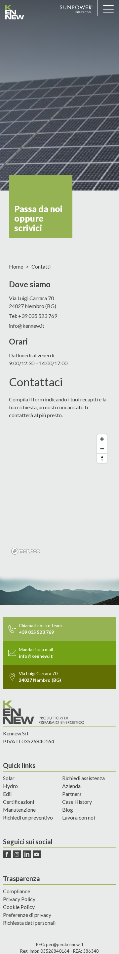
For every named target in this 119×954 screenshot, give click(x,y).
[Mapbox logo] (25, 551)
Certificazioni (18, 802)
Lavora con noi (78, 817)
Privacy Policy (19, 899)
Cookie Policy (19, 907)
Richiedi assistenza (83, 778)
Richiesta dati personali (29, 922)
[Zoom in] (102, 439)
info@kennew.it (26, 325)
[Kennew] (30, 12)
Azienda (71, 786)
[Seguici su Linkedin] (27, 854)
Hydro (10, 786)
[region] (59, 494)
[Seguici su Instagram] (17, 854)
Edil (7, 794)
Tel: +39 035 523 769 (33, 316)
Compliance (16, 891)
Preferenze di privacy (27, 915)
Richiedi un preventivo (28, 817)
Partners (72, 794)
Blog (67, 809)
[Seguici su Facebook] (7, 854)
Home (16, 266)
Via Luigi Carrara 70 (32, 302)
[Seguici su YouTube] (37, 854)
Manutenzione (19, 809)
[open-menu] (108, 9)
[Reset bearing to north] (102, 458)
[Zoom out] (102, 448)
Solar (9, 778)
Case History (77, 802)
